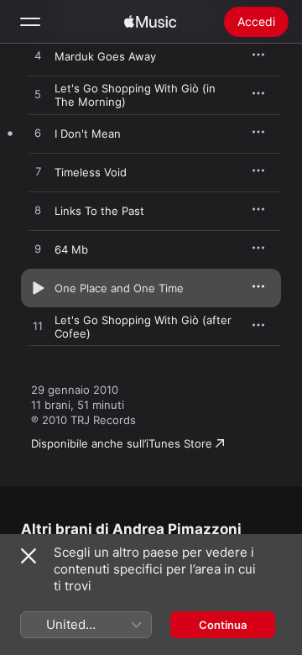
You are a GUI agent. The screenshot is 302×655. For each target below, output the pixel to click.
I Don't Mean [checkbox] (88, 133)
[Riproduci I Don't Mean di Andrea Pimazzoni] (38, 133)
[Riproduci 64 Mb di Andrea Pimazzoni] (38, 249)
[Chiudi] (28, 555)
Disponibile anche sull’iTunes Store (121, 443)
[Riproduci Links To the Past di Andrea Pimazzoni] (38, 210)
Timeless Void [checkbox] (91, 172)
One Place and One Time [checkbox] (119, 288)
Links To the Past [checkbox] (99, 210)
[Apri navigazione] (30, 21)
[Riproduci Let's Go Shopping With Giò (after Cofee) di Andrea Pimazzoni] (38, 326)
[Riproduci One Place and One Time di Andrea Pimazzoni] (38, 288)
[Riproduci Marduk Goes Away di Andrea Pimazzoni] (38, 56)
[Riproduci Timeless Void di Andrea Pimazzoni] (38, 172)
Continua (223, 624)
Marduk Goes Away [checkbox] (105, 56)
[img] (150, 21)
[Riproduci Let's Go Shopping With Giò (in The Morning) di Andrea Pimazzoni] (38, 94)
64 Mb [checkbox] (71, 249)
